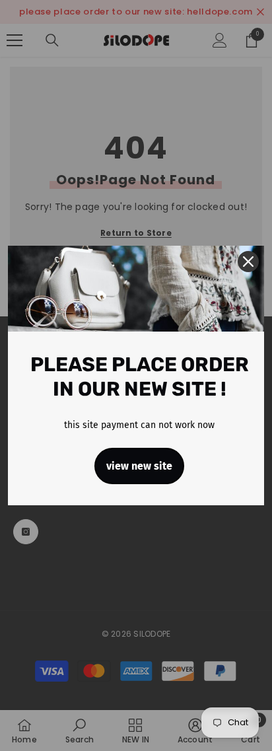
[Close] (248, 261)
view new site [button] (139, 466)
